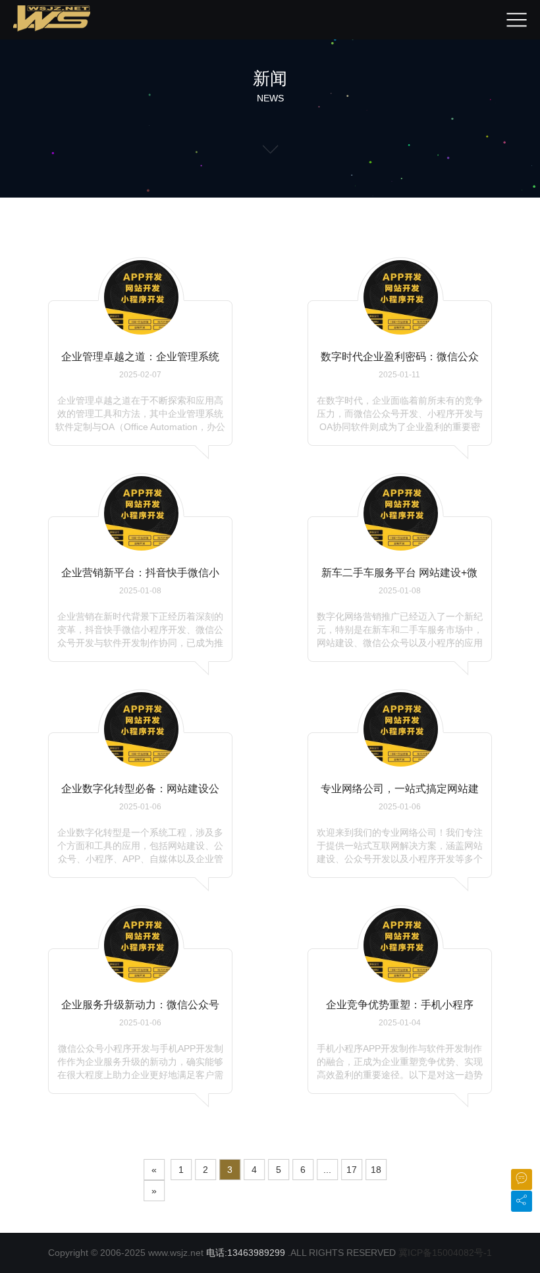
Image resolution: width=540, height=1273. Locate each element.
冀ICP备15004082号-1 (445, 1252)
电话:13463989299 (245, 1252)
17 (351, 1169)
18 (376, 1169)
